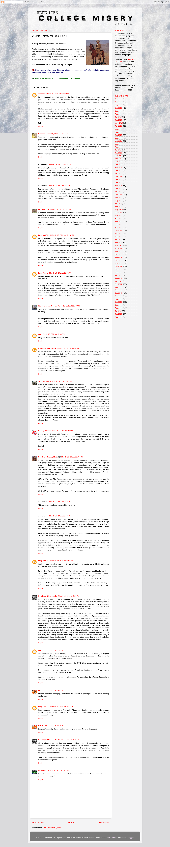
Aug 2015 (118, 147)
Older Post (103, 822)
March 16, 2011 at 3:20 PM (68, 596)
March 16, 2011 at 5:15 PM (52, 650)
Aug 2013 (118, 201)
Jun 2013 (118, 206)
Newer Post (38, 822)
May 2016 (119, 123)
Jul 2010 (118, 311)
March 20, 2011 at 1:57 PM (58, 770)
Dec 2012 (118, 224)
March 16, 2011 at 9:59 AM (60, 209)
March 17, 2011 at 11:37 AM (69, 740)
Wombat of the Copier (47, 306)
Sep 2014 (118, 180)
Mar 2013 (118, 215)
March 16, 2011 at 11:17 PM (62, 707)
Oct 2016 (118, 108)
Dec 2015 (118, 138)
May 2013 (119, 209)
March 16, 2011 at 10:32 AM (60, 273)
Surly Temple (43, 381)
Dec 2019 (118, 99)
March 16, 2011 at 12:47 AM (57, 94)
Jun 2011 (118, 278)
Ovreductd (42, 770)
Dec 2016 (118, 102)
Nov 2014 (118, 174)
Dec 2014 (118, 171)
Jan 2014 (118, 186)
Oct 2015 (118, 141)
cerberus (42, 94)
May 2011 (119, 281)
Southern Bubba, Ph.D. (48, 457)
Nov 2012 (118, 227)
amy (40, 334)
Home (71, 822)
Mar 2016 (118, 129)
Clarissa (41, 134)
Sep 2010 (118, 305)
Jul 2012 (118, 239)
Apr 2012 (118, 248)
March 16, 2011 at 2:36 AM (60, 186)
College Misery (44, 431)
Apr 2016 (118, 126)
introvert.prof (43, 209)
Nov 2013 (118, 192)
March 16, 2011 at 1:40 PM (62, 431)
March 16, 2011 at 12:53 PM (61, 381)
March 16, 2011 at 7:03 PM (52, 690)
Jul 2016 (118, 117)
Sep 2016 (118, 111)
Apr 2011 (118, 284)
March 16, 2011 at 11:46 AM (68, 306)
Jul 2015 (118, 150)
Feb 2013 (118, 218)
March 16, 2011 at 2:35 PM (72, 457)
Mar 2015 (118, 162)
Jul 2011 (118, 275)
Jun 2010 (118, 314)
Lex (39, 690)
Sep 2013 (118, 198)
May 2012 (119, 245)
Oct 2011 (118, 266)
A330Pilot (113, 838)
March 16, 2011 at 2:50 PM (60, 502)
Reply (40, 126)
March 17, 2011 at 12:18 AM (53, 726)
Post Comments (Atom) (52, 828)
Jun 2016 (118, 120)
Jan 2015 (118, 168)
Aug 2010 (118, 308)
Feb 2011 (118, 290)
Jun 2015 (118, 153)
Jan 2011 (118, 293)
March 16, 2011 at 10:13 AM (62, 235)
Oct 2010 (118, 302)
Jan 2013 (118, 221)
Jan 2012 (118, 257)
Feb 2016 (118, 132)
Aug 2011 (118, 272)
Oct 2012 (118, 230)
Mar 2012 (118, 251)
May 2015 (119, 156)
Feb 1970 (118, 317)
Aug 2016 (118, 114)
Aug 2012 (118, 236)
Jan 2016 (118, 135)
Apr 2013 (118, 212)
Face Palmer (43, 273)
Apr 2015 (118, 159)
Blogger (130, 838)
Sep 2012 (118, 233)
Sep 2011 (118, 269)
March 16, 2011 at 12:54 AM (60, 164)
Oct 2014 (118, 177)
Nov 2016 (118, 105)
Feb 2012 (118, 254)
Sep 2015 (118, 144)
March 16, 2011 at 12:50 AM (57, 134)
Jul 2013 (118, 203)
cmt (39, 650)
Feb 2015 (118, 165)
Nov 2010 (118, 299)
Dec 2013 (118, 189)
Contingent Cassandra (47, 596)
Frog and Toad (44, 235)
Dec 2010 (118, 296)
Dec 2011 (118, 260)
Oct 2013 (118, 195)
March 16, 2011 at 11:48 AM (53, 334)
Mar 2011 (118, 287)
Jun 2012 (118, 242)
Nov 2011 (118, 263)
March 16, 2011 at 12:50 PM (68, 348)
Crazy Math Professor (47, 348)
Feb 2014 (118, 183)
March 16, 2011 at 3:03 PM (62, 561)
